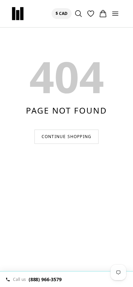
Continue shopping (66, 136)
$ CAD (63, 13)
